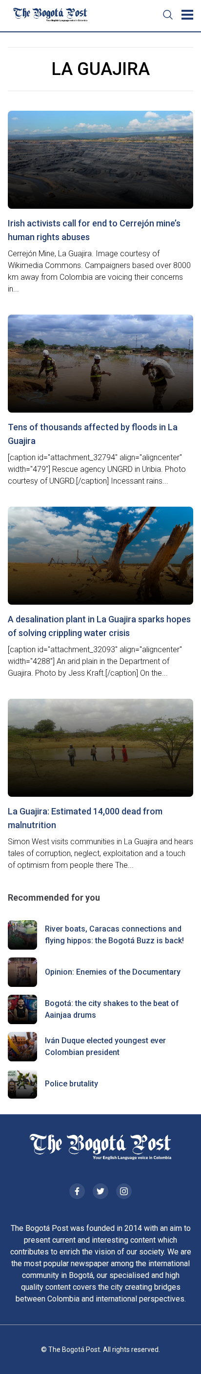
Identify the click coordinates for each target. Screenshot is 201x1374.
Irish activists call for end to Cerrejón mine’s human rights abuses (94, 230)
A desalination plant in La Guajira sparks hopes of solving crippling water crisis (99, 626)
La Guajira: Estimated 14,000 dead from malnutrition (85, 818)
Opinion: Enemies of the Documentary (113, 972)
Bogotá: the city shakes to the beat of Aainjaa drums (112, 1009)
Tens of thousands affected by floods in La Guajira (93, 434)
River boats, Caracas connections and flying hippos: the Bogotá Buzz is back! (114, 934)
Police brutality (71, 1083)
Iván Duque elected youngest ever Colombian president (105, 1046)
